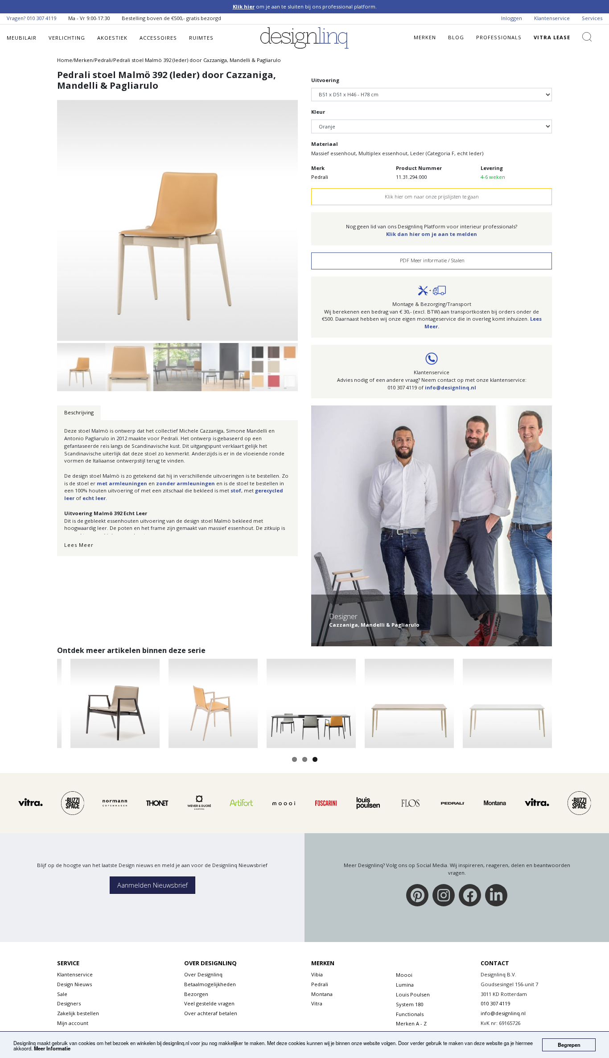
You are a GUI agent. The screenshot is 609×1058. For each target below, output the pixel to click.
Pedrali (319, 177)
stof (235, 490)
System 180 (409, 1004)
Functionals (410, 1014)
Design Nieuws (74, 984)
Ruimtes (201, 37)
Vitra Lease (552, 37)
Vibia (317, 974)
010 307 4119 (41, 18)
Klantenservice (552, 18)
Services (592, 18)
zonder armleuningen (185, 483)
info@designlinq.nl (450, 387)
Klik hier (244, 6)
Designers (69, 1003)
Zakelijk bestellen (78, 1013)
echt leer (94, 498)
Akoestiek (112, 37)
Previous (40, 215)
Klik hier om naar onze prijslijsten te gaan (432, 196)
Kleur (318, 111)
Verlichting (67, 37)
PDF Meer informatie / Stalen (432, 260)
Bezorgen (196, 994)
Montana (322, 994)
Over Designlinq (203, 974)
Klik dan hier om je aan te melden (431, 234)
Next (314, 215)
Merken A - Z (411, 1023)
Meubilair (22, 37)
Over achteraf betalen (210, 1013)
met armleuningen (122, 483)
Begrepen (569, 1044)
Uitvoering (325, 80)
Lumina (405, 984)
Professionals (499, 37)
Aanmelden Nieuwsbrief (152, 885)
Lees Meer (79, 544)
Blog (456, 37)
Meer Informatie (52, 1048)
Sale (62, 994)
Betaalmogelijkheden (210, 984)
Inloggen (511, 18)
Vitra (316, 1003)
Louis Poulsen (413, 994)
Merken (425, 37)
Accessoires (158, 37)
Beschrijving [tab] (79, 412)
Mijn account (72, 1023)
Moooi (404, 974)
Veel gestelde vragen (209, 1003)
